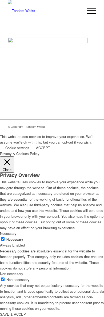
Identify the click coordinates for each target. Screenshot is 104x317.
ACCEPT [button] (43, 147)
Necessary (14, 239)
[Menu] (89, 10)
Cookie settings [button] (17, 147)
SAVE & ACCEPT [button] (14, 314)
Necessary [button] (8, 233)
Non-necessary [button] (11, 273)
